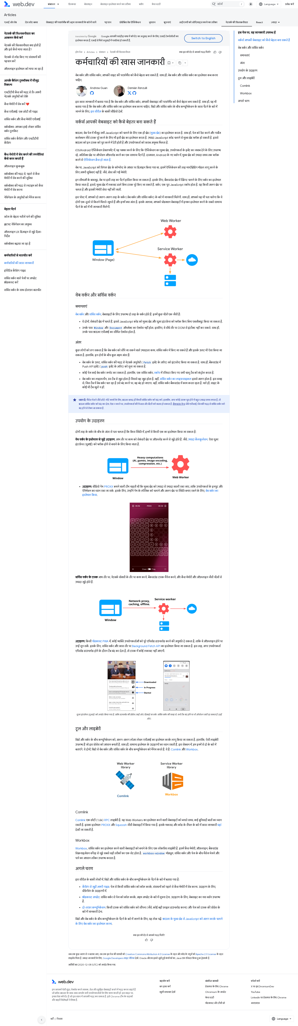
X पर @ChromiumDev (262, 986)
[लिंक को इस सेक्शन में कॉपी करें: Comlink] (91, 812)
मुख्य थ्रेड (155, 133)
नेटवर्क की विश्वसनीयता (237, 22)
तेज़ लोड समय (31, 22)
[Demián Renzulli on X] (129, 94)
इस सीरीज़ (96, 111)
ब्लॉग (141, 4)
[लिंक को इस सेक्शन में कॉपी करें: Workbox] (92, 841)
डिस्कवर (72, 4)
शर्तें (52, 1018)
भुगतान (152, 22)
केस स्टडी (156, 4)
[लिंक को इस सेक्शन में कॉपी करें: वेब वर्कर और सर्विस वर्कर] (119, 295)
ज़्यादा (274, 22)
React (259, 22)
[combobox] (227, 4)
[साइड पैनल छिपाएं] (41, 1019)
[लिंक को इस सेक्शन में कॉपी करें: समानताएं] (90, 307)
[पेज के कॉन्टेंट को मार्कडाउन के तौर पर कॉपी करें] (180, 63)
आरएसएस (255, 1003)
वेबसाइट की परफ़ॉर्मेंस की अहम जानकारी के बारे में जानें (71, 22)
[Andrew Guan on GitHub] (92, 94)
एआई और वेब (10, 22)
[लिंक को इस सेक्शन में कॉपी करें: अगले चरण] (96, 869)
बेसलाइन (88, 4)
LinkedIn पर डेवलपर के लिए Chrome (268, 997)
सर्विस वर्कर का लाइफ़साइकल (175, 379)
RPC (107, 820)
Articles (10, 15)
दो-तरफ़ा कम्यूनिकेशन (93, 907)
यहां (219, 825)
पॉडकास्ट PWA (100, 641)
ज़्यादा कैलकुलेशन (197, 439)
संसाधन (51, 4)
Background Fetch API (146, 646)
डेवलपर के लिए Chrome (216, 986)
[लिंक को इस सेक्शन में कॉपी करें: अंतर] (84, 343)
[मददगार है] (214, 52)
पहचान (108, 22)
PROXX (108, 486)
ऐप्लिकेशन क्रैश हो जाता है (97, 160)
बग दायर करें (165, 986)
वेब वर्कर (79, 314)
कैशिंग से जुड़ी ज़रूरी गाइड (95, 887)
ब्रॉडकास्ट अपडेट (91, 897)
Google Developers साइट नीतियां (119, 958)
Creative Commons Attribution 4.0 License (147, 954)
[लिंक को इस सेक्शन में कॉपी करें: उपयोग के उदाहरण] (107, 421)
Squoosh (121, 825)
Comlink (176, 749)
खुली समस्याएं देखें (167, 992)
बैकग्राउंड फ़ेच (179, 404)
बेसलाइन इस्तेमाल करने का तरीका (115, 4)
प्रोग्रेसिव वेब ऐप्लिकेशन (130, 22)
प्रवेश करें (289, 4)
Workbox (192, 749)
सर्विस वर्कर (95, 314)
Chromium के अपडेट (215, 992)
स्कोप (157, 373)
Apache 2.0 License (206, 954)
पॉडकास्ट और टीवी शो (215, 1003)
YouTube (255, 992)
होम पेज (78, 52)
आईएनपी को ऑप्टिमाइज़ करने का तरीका (198, 22)
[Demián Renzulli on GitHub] (134, 94)
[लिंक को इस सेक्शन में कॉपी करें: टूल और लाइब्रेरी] (104, 729)
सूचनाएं (167, 22)
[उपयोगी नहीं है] (220, 52)
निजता (59, 1018)
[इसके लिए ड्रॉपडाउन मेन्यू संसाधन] (59, 4)
